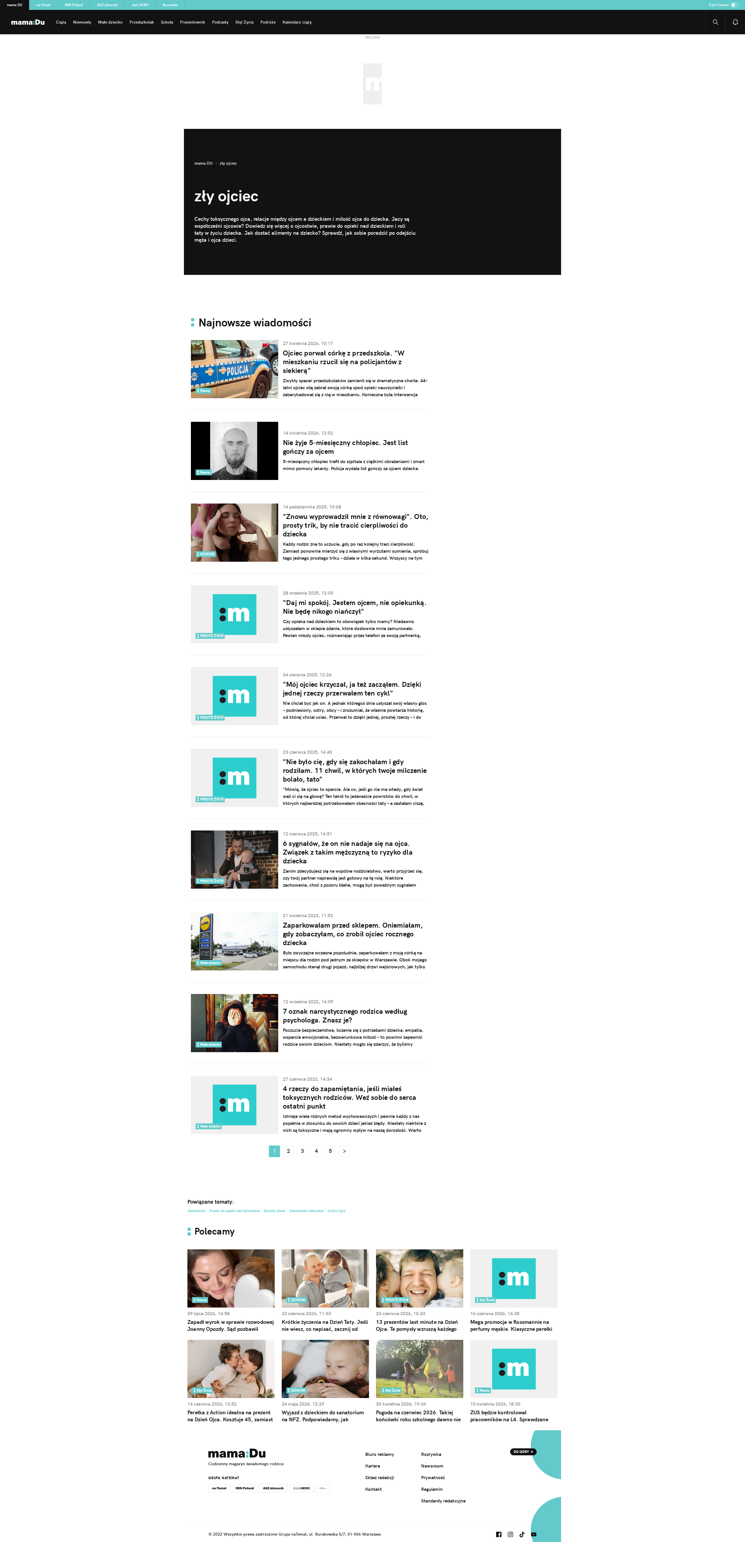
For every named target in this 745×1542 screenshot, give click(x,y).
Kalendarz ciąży (297, 22)
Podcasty (220, 22)
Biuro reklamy (379, 1454)
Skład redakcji (379, 1477)
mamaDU (14, 5)
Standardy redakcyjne (443, 1501)
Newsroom (432, 1466)
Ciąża (61, 22)
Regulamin (432, 1489)
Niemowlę (82, 22)
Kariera (372, 1466)
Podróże (268, 22)
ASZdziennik (107, 5)
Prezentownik (192, 22)
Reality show (274, 1210)
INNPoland (74, 5)
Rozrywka (170, 5)
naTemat (43, 5)
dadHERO (140, 5)
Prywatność (433, 1477)
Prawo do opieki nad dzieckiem (235, 1210)
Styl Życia (244, 22)
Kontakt (373, 1489)
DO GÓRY (521, 1451)
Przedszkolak (142, 22)
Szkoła (167, 22)
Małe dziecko (110, 22)
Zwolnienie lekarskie (306, 1210)
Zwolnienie (196, 1210)
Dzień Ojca (336, 1210)
